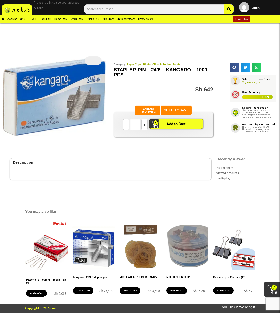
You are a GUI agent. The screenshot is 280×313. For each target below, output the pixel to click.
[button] (234, 67)
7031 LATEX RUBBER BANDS (138, 277)
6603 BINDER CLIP (178, 277)
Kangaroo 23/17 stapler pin (90, 277)
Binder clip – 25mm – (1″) (229, 277)
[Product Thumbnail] (93, 61)
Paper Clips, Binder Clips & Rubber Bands (153, 64)
